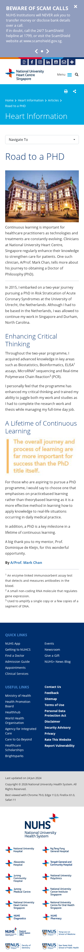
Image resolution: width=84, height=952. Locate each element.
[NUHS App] (24, 62)
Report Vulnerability (60, 746)
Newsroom (52, 649)
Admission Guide (17, 662)
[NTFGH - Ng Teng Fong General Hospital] (60, 851)
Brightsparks (14, 756)
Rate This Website (58, 739)
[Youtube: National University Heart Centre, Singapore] (56, 62)
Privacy (50, 733)
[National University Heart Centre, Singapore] (24, 74)
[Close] (75, 6)
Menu (61, 74)
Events (49, 643)
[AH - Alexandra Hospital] (23, 864)
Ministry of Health (18, 696)
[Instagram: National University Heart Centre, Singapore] (40, 62)
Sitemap (51, 699)
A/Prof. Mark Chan (26, 562)
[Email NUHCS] (64, 62)
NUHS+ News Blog (58, 662)
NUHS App (12, 643)
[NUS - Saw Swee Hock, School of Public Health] (60, 945)
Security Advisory (58, 727)
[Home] (23, 905)
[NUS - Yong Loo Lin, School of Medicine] (60, 931)
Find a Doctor (14, 655)
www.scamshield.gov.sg (42, 41)
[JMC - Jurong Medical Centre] (23, 891)
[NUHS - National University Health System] (42, 826)
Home (9, 100)
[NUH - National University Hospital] (23, 851)
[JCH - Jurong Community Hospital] (23, 878)
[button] (65, 91)
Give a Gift (52, 655)
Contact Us (53, 687)
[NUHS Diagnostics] (23, 918)
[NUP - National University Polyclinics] (60, 878)
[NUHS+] (71, 62)
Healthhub (12, 712)
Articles (53, 100)
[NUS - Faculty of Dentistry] (23, 945)
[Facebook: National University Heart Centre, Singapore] (32, 62)
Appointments (15, 668)
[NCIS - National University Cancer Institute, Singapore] (60, 891)
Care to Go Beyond (18, 739)
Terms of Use (54, 705)
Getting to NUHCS (18, 649)
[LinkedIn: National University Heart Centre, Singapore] (48, 62)
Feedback (52, 693)
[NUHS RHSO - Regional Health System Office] (23, 931)
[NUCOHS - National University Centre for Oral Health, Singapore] (60, 905)
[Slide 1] (42, 51)
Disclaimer (52, 721)
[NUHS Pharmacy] (60, 918)
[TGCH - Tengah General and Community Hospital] (60, 864)
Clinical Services (16, 674)
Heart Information (31, 100)
